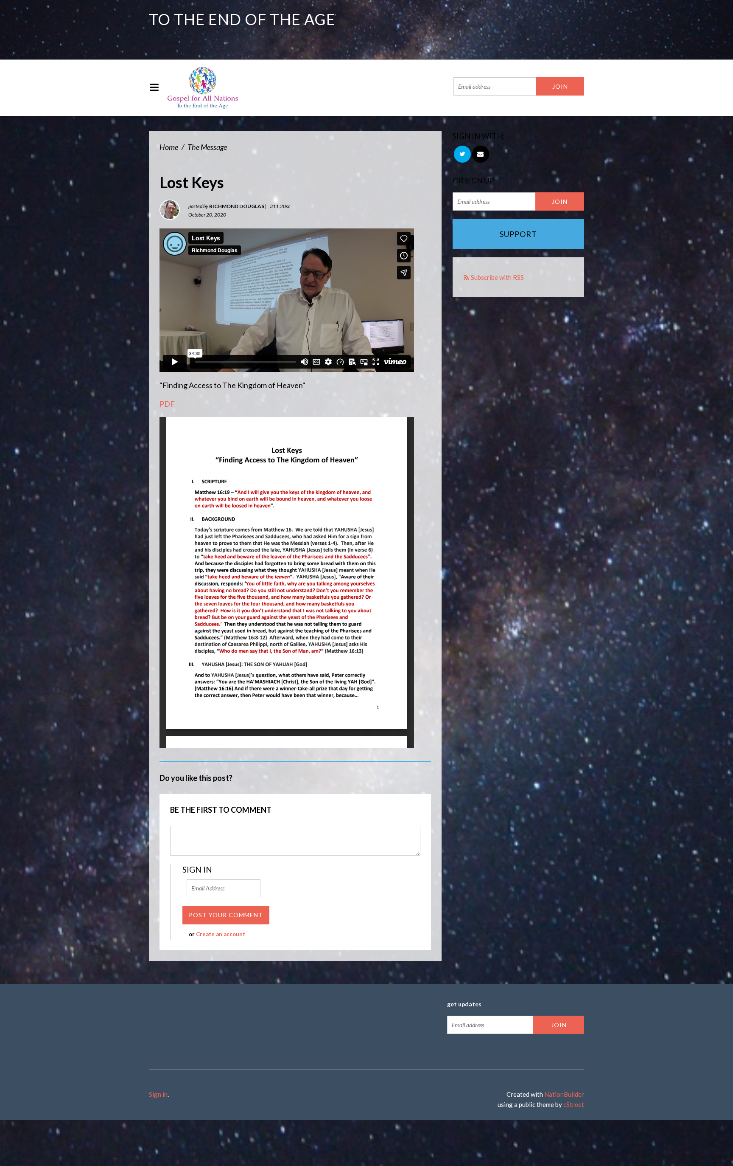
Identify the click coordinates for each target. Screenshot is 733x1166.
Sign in (158, 1094)
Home (168, 147)
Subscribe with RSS (497, 277)
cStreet (573, 1104)
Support (518, 234)
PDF (167, 403)
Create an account (220, 934)
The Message (207, 147)
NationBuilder (564, 1094)
